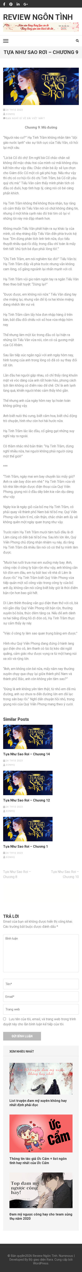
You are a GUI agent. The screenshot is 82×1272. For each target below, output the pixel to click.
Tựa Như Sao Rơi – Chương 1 (25, 846)
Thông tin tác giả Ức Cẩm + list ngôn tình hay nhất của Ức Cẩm (38, 1161)
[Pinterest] (11, 4)
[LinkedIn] (18, 4)
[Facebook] (4, 4)
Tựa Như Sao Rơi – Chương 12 (26, 800)
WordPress (40, 1263)
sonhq (10, 114)
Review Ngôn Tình (38, 17)
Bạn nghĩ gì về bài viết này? (25, 118)
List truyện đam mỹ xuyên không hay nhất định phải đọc (38, 1103)
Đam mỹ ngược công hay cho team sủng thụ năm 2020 (40, 1216)
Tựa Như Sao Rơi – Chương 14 (26, 754)
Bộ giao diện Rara (41, 1259)
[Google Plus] (26, 4)
